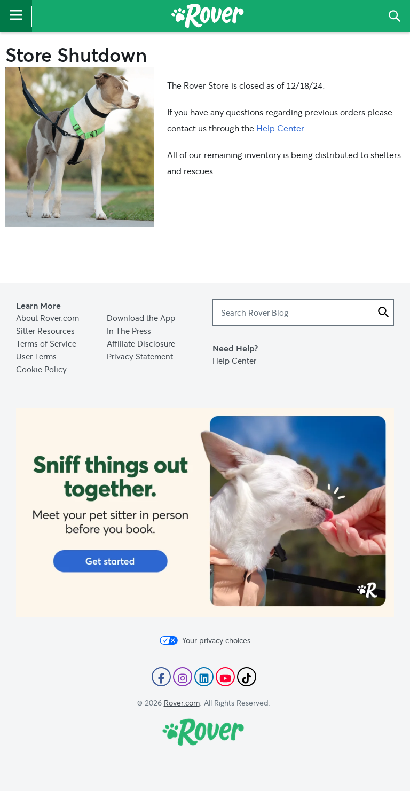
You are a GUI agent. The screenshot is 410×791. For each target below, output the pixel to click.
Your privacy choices (216, 640)
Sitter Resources (45, 330)
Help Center (280, 128)
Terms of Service (46, 343)
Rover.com (182, 703)
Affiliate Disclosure (141, 343)
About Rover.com (47, 317)
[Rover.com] (207, 18)
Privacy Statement (140, 356)
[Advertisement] (205, 512)
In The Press (129, 330)
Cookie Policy (41, 369)
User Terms (36, 356)
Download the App (141, 317)
